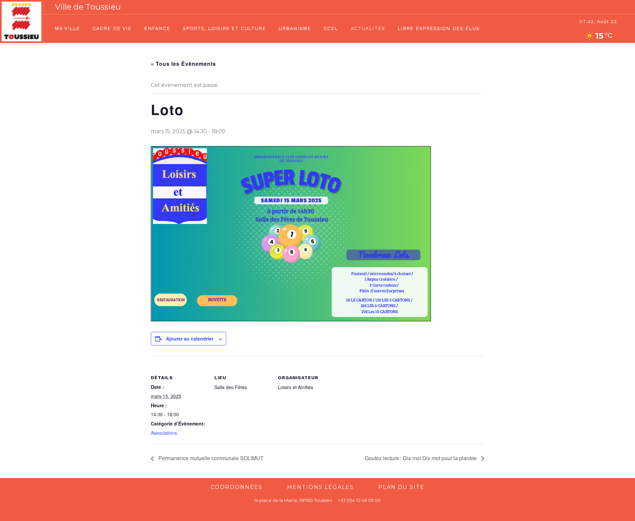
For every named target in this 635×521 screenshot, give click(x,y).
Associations (164, 432)
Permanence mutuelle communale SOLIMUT (210, 458)
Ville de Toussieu (88, 7)
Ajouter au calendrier (189, 338)
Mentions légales (320, 487)
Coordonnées (237, 487)
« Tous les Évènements (183, 63)
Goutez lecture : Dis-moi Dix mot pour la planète (421, 458)
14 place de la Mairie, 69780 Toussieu (293, 500)
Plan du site (401, 487)
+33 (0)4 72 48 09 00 (359, 500)
